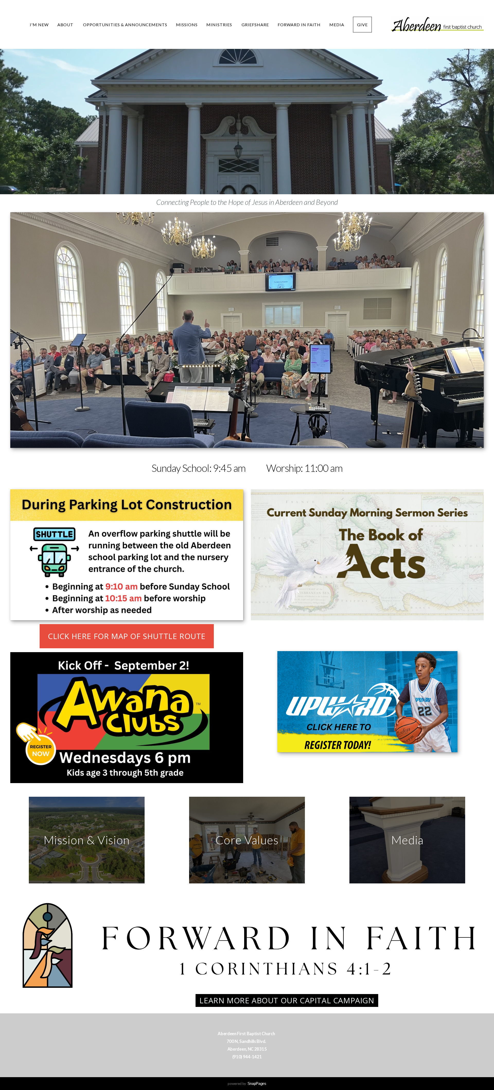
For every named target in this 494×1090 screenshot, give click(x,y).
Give (362, 24)
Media (336, 24)
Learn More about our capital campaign (286, 1000)
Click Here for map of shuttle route (127, 636)
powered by (247, 1083)
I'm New (39, 24)
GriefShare (255, 24)
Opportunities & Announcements (125, 24)
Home (14, 24)
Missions (187, 24)
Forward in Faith (299, 24)
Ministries (219, 24)
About (66, 24)
